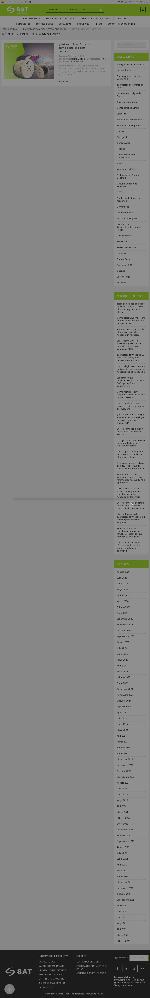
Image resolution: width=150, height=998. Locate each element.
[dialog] (75, 499)
